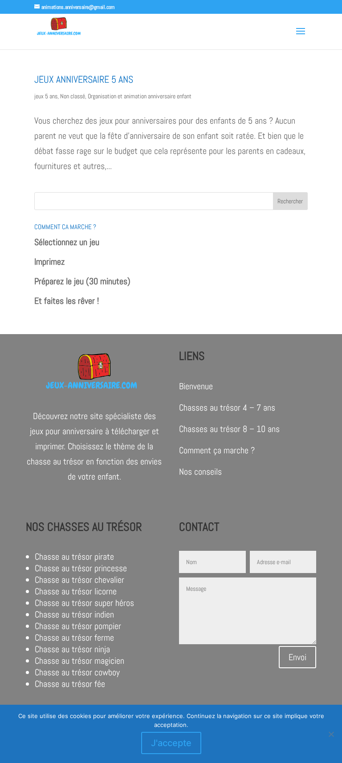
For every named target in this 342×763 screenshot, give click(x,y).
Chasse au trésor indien (74, 614)
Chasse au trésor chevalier (79, 579)
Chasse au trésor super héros (84, 603)
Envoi (297, 657)
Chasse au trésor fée (70, 684)
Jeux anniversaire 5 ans (83, 79)
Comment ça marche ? (217, 450)
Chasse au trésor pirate (74, 556)
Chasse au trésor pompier (78, 626)
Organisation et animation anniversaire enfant (139, 96)
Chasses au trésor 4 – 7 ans (227, 407)
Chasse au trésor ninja (72, 649)
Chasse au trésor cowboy (77, 672)
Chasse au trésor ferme (74, 637)
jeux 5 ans (45, 96)
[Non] (330, 734)
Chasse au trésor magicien (79, 660)
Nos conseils (200, 471)
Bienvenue (196, 386)
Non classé (72, 96)
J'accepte (171, 743)
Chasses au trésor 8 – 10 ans (229, 429)
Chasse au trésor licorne (76, 591)
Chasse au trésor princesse (81, 568)
